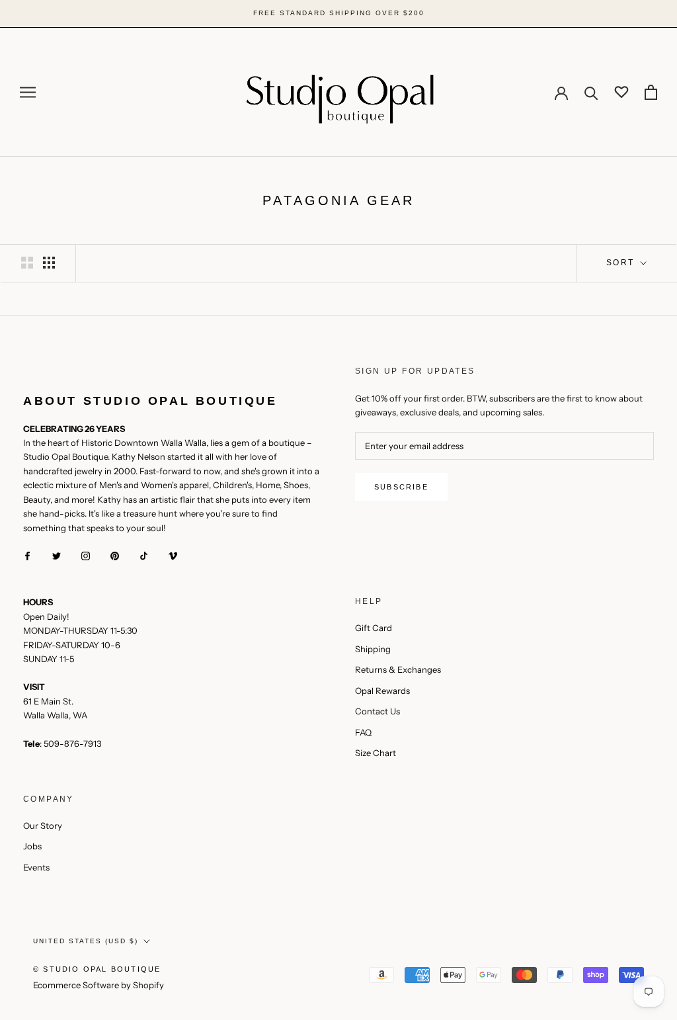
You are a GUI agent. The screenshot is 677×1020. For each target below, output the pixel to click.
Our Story (42, 825)
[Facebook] (27, 555)
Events (36, 867)
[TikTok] (143, 555)
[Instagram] (85, 555)
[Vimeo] (173, 555)
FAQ (363, 732)
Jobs (32, 846)
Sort (622, 262)
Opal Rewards (382, 690)
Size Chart (375, 752)
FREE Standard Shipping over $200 (338, 13)
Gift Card (373, 627)
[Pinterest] (114, 555)
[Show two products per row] (27, 263)
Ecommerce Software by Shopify (98, 985)
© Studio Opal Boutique (97, 969)
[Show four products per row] (49, 263)
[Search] (591, 92)
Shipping (373, 649)
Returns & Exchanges (398, 669)
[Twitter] (56, 555)
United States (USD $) (85, 941)
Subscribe (401, 487)
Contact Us (377, 711)
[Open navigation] (28, 92)
